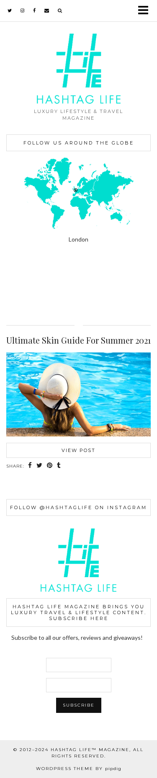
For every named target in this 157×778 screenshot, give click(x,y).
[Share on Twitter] (39, 466)
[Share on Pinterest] (50, 466)
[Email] (46, 10)
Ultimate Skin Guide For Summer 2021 (78, 340)
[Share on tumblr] (59, 466)
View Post (78, 450)
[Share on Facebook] (30, 466)
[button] (146, 10)
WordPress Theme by (78, 768)
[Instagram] (19, 284)
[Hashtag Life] (78, 52)
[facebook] (34, 10)
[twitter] (10, 10)
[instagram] (23, 10)
